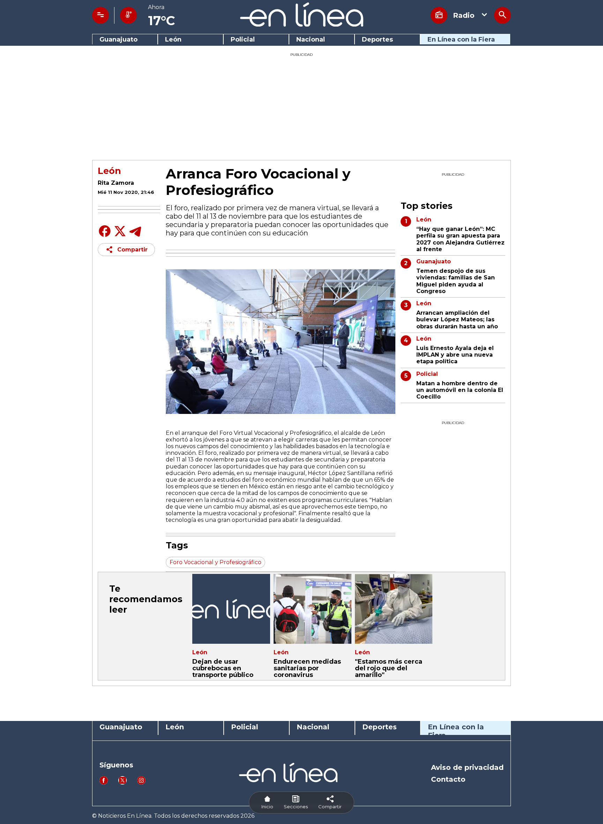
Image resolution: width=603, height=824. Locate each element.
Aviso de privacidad (467, 767)
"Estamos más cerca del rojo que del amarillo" (388, 668)
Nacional (310, 39)
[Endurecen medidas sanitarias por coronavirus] (312, 609)
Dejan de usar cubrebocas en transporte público (222, 668)
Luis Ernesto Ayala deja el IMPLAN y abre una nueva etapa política (455, 355)
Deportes (377, 39)
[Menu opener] (100, 15)
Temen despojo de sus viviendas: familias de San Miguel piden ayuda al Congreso (455, 281)
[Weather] (128, 15)
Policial (243, 39)
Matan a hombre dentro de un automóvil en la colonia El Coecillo (459, 390)
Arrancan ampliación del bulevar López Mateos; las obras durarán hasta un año (457, 319)
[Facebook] (105, 236)
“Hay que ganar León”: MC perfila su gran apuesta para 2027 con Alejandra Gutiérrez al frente (460, 239)
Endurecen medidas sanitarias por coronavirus (307, 668)
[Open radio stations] (439, 15)
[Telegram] (135, 236)
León (173, 39)
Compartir (132, 249)
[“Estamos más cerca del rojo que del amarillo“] (394, 609)
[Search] (502, 15)
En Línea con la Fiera (461, 39)
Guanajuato (118, 39)
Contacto (448, 779)
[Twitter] (120, 235)
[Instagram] (141, 782)
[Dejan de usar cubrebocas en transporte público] (231, 609)
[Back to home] (301, 24)
